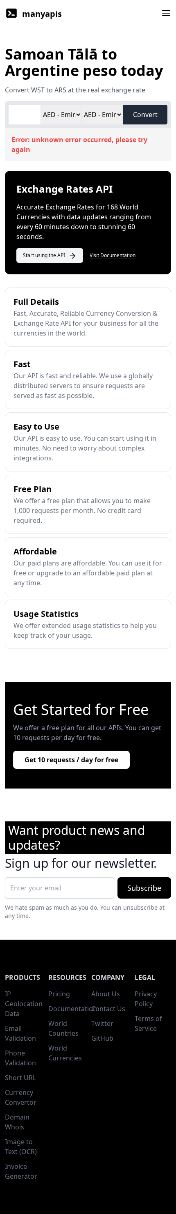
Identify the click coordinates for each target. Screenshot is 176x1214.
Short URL (20, 1077)
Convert (145, 114)
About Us (105, 993)
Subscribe (144, 888)
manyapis (42, 13)
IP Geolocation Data (24, 1003)
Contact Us (108, 1008)
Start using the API (44, 255)
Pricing (59, 993)
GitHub (102, 1038)
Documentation (72, 1008)
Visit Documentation (112, 255)
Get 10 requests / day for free (71, 759)
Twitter (102, 1023)
